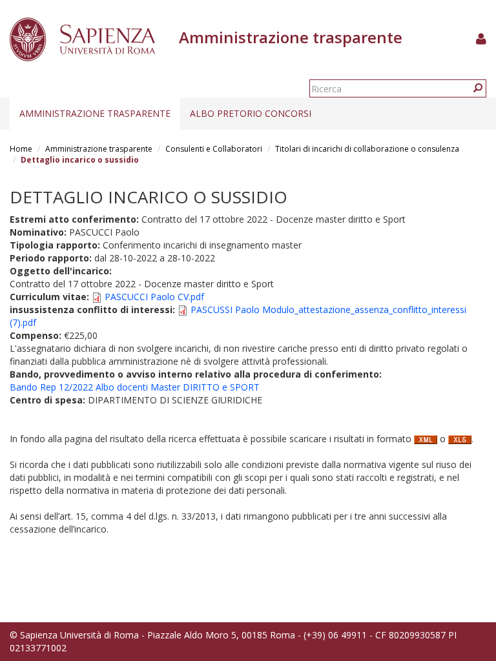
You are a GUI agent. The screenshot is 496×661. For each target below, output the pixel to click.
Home (21, 148)
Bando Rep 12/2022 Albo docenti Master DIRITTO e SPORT (135, 387)
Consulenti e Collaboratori (213, 148)
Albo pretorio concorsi (250, 113)
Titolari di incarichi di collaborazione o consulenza (367, 148)
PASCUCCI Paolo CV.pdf (154, 296)
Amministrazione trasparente (94, 113)
